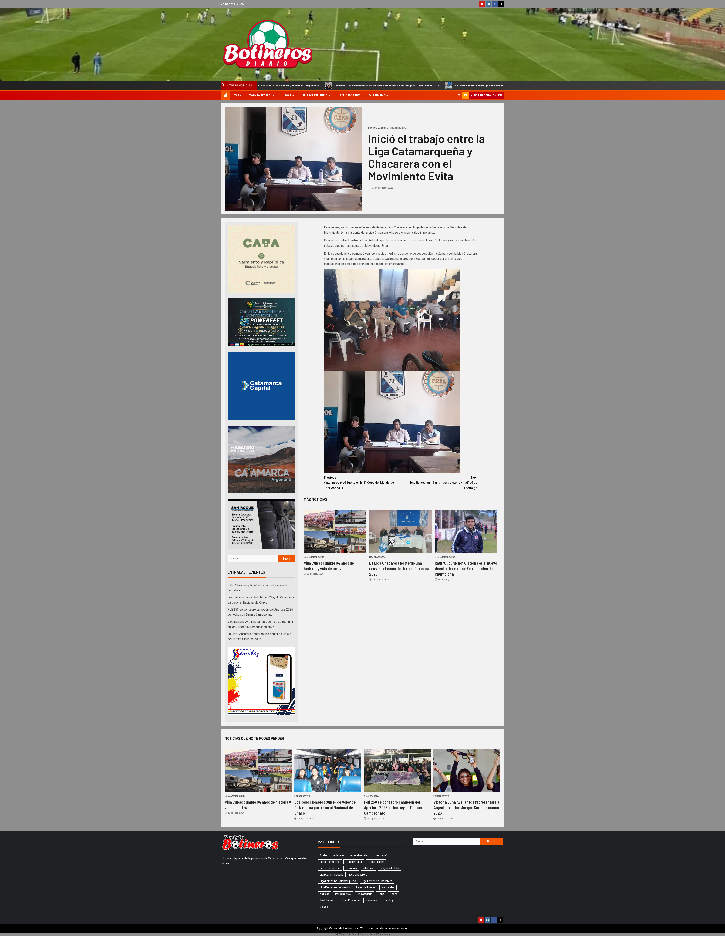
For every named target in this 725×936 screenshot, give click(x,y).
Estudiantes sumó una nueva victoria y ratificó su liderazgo (443, 483)
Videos (324, 906)
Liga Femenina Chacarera (377, 881)
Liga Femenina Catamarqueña (338, 881)
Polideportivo (350, 95)
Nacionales (388, 887)
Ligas (287, 95)
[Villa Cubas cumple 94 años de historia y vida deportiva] (335, 531)
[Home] (225, 95)
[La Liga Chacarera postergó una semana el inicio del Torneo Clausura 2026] (400, 531)
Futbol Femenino (330, 861)
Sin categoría (364, 893)
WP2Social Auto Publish (347, 934)
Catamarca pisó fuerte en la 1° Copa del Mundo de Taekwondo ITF (359, 483)
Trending (388, 900)
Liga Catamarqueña (378, 128)
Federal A (338, 855)
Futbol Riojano (376, 861)
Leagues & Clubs (389, 868)
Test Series (326, 900)
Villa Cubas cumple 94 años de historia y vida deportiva (479, 85)
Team (393, 893)
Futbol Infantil (354, 861)
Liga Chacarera (398, 128)
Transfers (371, 900)
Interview (368, 868)
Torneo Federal (260, 95)
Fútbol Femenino (315, 95)
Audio (323, 855)
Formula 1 (382, 855)
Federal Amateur (360, 855)
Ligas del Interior (366, 887)
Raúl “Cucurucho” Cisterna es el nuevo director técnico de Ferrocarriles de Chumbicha (466, 569)
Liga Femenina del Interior (335, 887)
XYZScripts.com (382, 934)
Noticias (324, 893)
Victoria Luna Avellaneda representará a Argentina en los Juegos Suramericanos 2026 (273, 85)
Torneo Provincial (349, 900)
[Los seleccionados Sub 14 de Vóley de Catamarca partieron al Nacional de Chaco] (327, 770)
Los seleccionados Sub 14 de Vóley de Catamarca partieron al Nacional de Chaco (325, 808)
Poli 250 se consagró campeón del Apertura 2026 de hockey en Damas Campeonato (393, 808)
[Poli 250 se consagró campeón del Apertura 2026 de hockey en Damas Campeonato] (397, 770)
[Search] (459, 95)
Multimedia (377, 95)
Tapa (237, 95)
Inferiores (351, 868)
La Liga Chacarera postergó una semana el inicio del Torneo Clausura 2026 (386, 85)
